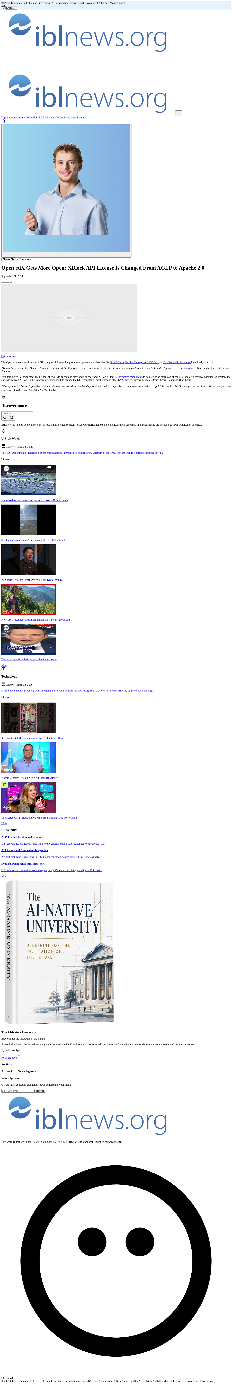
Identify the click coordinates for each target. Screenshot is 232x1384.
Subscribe (39, 1091)
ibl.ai (79, 424)
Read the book (9, 1057)
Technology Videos (66, 117)
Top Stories (7, 117)
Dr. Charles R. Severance (177, 362)
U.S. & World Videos (44, 117)
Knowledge (20, 117)
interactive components (130, 376)
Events (80, 117)
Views (29, 117)
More (4, 665)
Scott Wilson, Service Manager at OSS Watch (134, 362)
